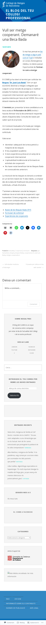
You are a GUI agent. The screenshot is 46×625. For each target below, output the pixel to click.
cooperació (28, 253)
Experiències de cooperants (16, 216)
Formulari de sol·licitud (14, 213)
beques (12, 253)
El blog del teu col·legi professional (20, 14)
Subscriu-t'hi (14, 395)
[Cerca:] (23, 367)
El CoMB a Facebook (23, 512)
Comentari (33, 304)
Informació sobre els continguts (20, 603)
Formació (26, 251)
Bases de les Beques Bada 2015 (18, 210)
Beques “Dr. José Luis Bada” (14, 82)
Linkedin (14, 347)
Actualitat (12, 251)
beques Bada (19, 253)
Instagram (31, 350)
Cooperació (19, 251)
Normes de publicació (15, 608)
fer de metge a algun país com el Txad (33, 54)
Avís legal (34, 608)
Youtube (14, 350)
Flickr (32, 353)
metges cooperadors (13, 255)
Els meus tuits (13, 499)
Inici (8, 599)
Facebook (31, 347)
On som (18, 599)
